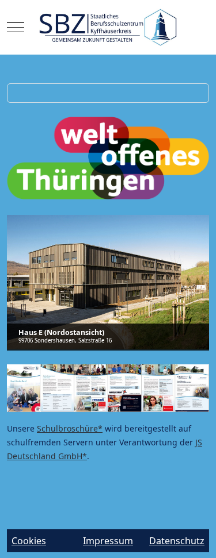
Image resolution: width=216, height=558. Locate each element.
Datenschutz (176, 540)
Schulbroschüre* (70, 428)
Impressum (108, 540)
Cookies (29, 540)
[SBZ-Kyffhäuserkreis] (108, 27)
